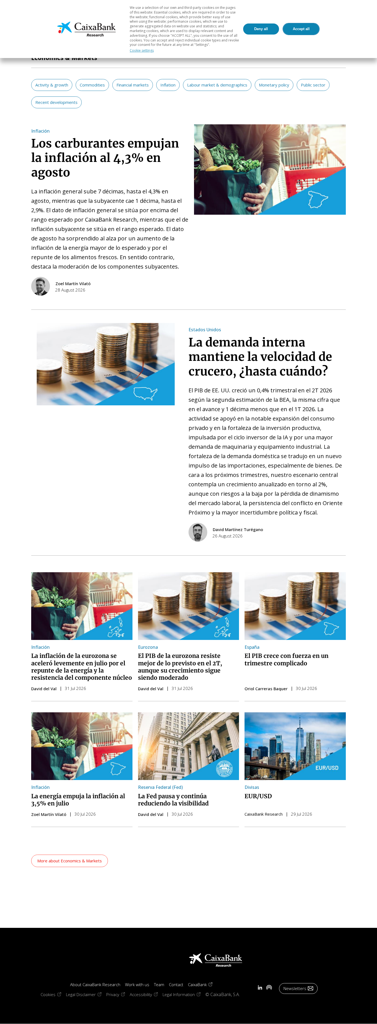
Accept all (301, 29)
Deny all (261, 29)
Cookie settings (142, 50)
